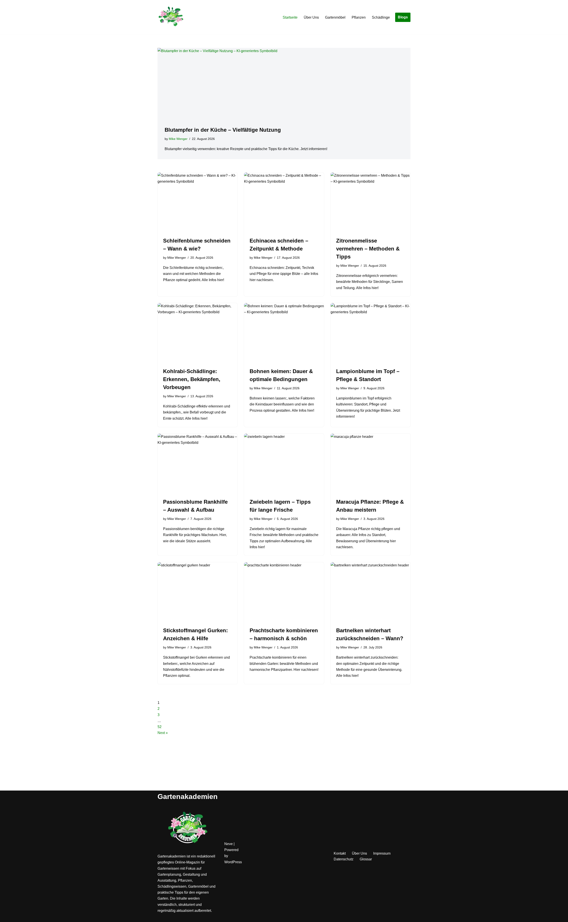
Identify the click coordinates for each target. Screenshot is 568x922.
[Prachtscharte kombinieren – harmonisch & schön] (284, 592)
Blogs (403, 17)
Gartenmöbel (335, 17)
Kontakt (340, 853)
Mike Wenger (178, 139)
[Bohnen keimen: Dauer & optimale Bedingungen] (284, 333)
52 (160, 727)
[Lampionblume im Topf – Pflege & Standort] (370, 333)
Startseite (290, 17)
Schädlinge (381, 17)
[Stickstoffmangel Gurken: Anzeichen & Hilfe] (197, 592)
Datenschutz (343, 859)
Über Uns (311, 17)
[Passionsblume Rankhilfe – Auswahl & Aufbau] (197, 463)
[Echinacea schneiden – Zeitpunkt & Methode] (284, 202)
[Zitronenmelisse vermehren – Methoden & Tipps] (370, 202)
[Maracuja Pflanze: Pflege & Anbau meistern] (370, 463)
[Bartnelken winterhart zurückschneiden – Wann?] (370, 592)
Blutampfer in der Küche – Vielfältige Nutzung (223, 130)
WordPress (233, 862)
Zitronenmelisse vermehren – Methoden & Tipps (368, 249)
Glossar (366, 859)
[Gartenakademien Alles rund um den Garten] (171, 17)
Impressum (381, 853)
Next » (163, 733)
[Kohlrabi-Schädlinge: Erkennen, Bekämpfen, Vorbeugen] (197, 333)
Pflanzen (359, 17)
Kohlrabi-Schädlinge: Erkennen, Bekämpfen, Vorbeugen (191, 379)
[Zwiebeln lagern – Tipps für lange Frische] (284, 463)
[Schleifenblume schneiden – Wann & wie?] (197, 202)
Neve (228, 844)
